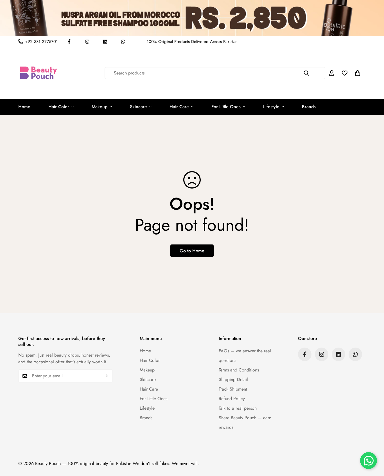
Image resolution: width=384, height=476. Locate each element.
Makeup (99, 106)
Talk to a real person (238, 408)
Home (24, 106)
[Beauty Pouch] (38, 73)
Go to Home (192, 251)
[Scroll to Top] (373, 445)
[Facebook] (69, 41)
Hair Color (58, 106)
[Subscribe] (106, 376)
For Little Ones (226, 106)
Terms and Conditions (239, 370)
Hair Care (179, 106)
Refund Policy (232, 398)
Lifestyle (271, 106)
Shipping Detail (233, 379)
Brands (309, 106)
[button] (357, 73)
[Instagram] (87, 41)
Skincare (138, 106)
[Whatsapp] (123, 41)
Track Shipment (233, 389)
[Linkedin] (105, 41)
